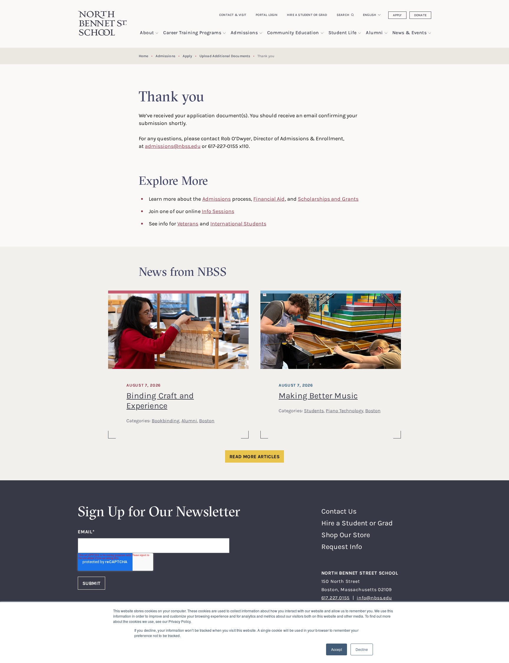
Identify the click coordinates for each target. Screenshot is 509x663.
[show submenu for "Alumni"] (386, 33)
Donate (420, 15)
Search (343, 15)
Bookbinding (165, 420)
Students (314, 410)
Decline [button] (362, 649)
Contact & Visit (232, 15)
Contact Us (339, 511)
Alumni (189, 420)
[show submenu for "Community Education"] (322, 33)
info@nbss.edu (374, 598)
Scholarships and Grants (328, 198)
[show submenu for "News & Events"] (429, 33)
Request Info (341, 546)
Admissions (165, 56)
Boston (206, 420)
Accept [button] (336, 649)
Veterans (188, 223)
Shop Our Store (345, 534)
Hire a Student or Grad (307, 15)
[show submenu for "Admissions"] (261, 33)
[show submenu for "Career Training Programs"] (224, 33)
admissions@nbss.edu (173, 146)
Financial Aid (269, 198)
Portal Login (266, 15)
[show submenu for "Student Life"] (359, 33)
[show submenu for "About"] (157, 33)
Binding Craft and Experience (160, 400)
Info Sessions (218, 211)
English (369, 15)
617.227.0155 (335, 598)
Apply (397, 15)
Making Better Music (318, 395)
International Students (238, 223)
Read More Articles (254, 456)
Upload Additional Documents (224, 56)
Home (143, 56)
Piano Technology (344, 410)
